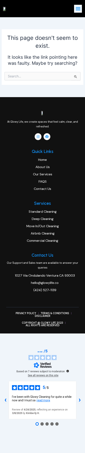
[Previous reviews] (5, 400)
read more (43, 400)
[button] (78, 9)
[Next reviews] (80, 400)
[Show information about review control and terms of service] (67, 371)
